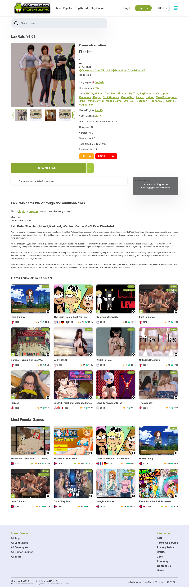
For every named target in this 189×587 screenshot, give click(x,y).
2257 (160, 556)
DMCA (161, 552)
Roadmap (163, 561)
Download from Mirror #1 (97, 70)
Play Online (97, 8)
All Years (16, 556)
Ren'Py (99, 110)
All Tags (15, 538)
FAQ (159, 538)
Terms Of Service (167, 542)
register (33, 211)
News (160, 570)
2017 (98, 115)
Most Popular (64, 8)
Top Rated (81, 8)
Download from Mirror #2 (130, 70)
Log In (127, 8)
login (150, 187)
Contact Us (164, 565)
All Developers (20, 547)
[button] (176, 8)
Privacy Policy (165, 547)
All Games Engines (22, 552)
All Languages (19, 542)
